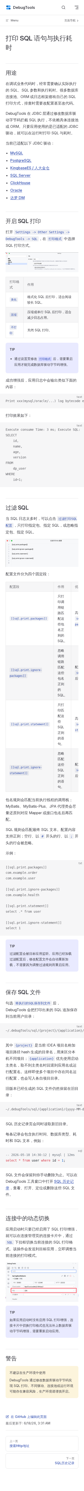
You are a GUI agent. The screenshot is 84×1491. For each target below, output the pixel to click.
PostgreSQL (21, 160)
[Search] (63, 7)
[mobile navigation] (76, 7)
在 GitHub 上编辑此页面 (29, 1417)
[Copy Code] (76, 401)
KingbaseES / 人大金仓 (29, 168)
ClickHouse (20, 182)
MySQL (16, 153)
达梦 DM (17, 197)
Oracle (16, 190)
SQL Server (20, 175)
